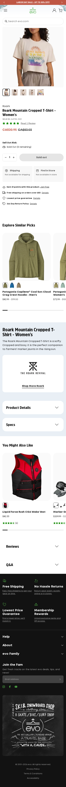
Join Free (44, 187)
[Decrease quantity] (5, 157)
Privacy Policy (33, 769)
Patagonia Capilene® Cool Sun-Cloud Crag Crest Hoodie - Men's (26, 293)
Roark (6, 106)
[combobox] (33, 21)
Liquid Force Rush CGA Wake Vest (23, 512)
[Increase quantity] (13, 157)
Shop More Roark (33, 386)
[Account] (54, 10)
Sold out (41, 157)
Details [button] (45, 193)
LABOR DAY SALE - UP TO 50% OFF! (33, 2)
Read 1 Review (28, 123)
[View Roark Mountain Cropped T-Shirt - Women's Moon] (6, 92)
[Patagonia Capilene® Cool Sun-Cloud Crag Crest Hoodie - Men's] (26, 257)
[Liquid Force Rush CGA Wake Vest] (26, 477)
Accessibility (33, 778)
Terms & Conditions (33, 774)
